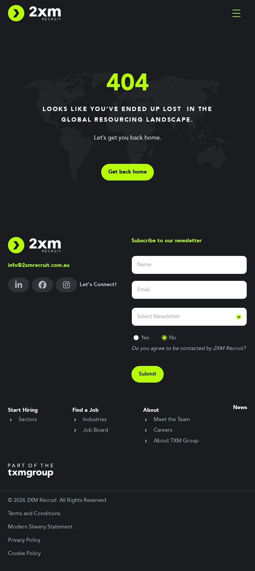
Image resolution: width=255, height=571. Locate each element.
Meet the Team (172, 419)
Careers (163, 430)
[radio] (136, 337)
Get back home (127, 172)
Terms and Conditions (34, 513)
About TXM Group (176, 441)
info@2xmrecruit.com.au (38, 265)
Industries (95, 419)
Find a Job (85, 410)
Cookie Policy (24, 553)
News (240, 407)
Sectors (28, 419)
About (151, 410)
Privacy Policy (24, 540)
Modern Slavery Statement (40, 527)
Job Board (95, 430)
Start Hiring (23, 410)
